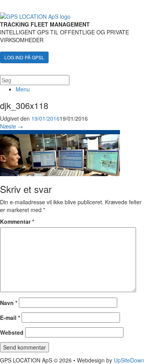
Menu (23, 89)
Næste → (11, 126)
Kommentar (17, 221)
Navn (8, 303)
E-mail (10, 317)
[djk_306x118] (60, 151)
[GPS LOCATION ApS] (35, 16)
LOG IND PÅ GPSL (24, 57)
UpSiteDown (129, 360)
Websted (12, 332)
